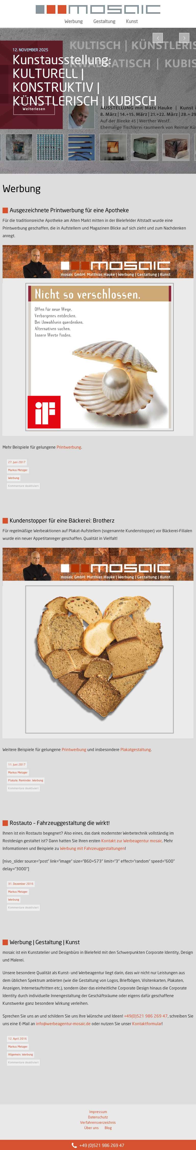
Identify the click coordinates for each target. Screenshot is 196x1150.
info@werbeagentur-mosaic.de (63, 1024)
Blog (108, 1128)
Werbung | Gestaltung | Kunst (45, 942)
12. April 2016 (17, 1039)
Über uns (91, 1128)
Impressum (98, 1112)
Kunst (132, 21)
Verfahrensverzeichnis (98, 1123)
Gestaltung (104, 21)
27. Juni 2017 (17, 462)
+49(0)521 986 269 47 (146, 1016)
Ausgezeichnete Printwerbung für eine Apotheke (69, 210)
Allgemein (14, 1054)
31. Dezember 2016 (20, 884)
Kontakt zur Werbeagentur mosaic (131, 841)
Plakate (13, 780)
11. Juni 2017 (17, 765)
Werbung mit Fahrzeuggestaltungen (92, 849)
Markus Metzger (18, 470)
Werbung (74, 21)
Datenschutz (98, 1117)
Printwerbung (69, 447)
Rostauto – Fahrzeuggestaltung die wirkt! (60, 823)
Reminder (25, 780)
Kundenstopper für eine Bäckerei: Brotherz (62, 521)
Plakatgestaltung (135, 750)
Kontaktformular (147, 1024)
